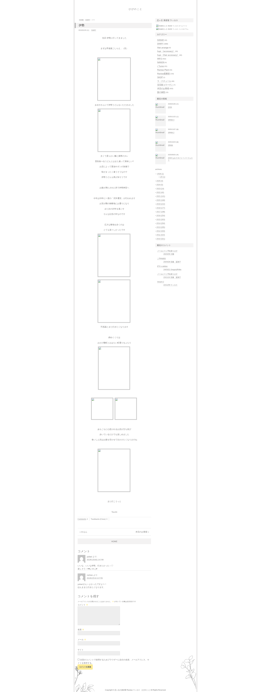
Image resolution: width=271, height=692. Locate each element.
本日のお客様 (163, 88)
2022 (160, 192)
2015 (161, 220)
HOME (81, 20)
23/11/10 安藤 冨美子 (172, 277)
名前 (81, 629)
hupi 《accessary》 (166, 51)
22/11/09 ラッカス (170, 285)
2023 (160, 189)
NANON (160, 62)
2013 (161, 227)
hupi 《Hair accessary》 (168, 55)
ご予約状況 (161, 259)
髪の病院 (161, 92)
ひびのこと (135, 9)
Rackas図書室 (163, 73)
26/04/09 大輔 (168, 254)
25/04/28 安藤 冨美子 (172, 262)
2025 (160, 181)
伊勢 (81, 25)
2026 (170, 107)
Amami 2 (160, 282)
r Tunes (160, 66)
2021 (161, 196)
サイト (81, 650)
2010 (161, 239)
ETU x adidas (162, 266)
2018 (161, 208)
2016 (161, 216)
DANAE (160, 40)
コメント (83, 605)
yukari (89, 556)
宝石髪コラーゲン (165, 85)
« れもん (83, 532)
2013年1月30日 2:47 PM (95, 559)
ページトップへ (202, 687)
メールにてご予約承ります (167, 251)
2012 (161, 231)
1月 (162, 177)
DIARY (87, 20)
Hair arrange (163, 47)
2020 (161, 200)
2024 (160, 185)
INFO (159, 59)
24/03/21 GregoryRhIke (172, 270)
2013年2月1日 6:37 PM (95, 578)
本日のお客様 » (142, 532)
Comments (82, 519)
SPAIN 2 (171, 133)
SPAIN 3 (171, 120)
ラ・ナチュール (164, 81)
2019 (161, 204)
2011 (161, 235)
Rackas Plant (163, 70)
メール (82, 639)
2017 (161, 212)
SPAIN (170, 145)
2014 (161, 223)
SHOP (160, 77)
